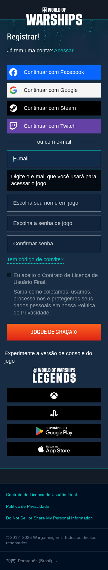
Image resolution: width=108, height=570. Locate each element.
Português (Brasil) (35, 560)
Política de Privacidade (27, 506)
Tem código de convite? (35, 259)
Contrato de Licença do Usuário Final (41, 494)
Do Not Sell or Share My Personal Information (49, 518)
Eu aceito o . (56, 278)
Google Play (54, 431)
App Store (54, 449)
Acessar (64, 51)
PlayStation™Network (54, 413)
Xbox (54, 395)
